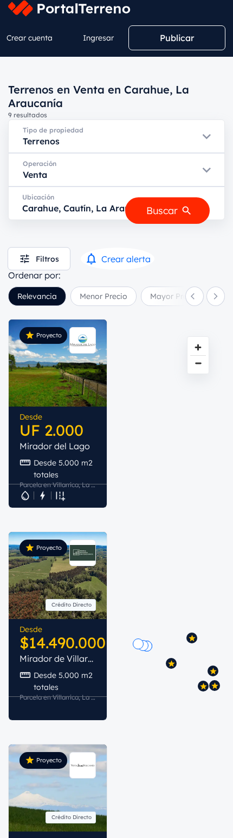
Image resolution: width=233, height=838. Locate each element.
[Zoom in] (198, 347)
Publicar (177, 37)
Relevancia (37, 296)
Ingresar (98, 38)
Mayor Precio (174, 296)
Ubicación (38, 197)
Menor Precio (103, 296)
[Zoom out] (198, 363)
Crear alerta (126, 259)
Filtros (47, 259)
